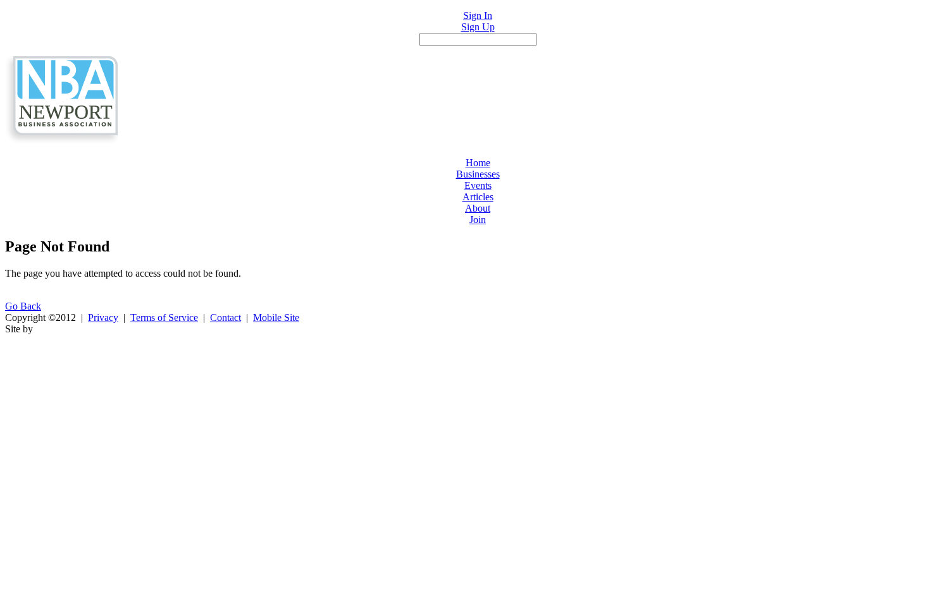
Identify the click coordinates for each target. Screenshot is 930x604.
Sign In (477, 15)
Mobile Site (276, 317)
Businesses (478, 174)
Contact (225, 317)
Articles (477, 196)
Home (478, 162)
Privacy (103, 317)
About (477, 208)
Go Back (23, 306)
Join (477, 219)
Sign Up (478, 26)
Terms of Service (164, 317)
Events (478, 185)
